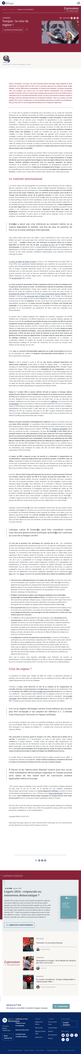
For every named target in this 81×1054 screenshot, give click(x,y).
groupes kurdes (17, 278)
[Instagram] (67, 1035)
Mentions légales (29, 1050)
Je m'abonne (63, 1006)
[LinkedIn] (77, 18)
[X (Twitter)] (63, 1039)
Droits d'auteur (40, 1050)
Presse (50, 1038)
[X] (74, 18)
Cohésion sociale (22, 1019)
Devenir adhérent (66, 1024)
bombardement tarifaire (17, 294)
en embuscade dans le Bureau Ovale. (37, 296)
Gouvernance (52, 1028)
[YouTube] (63, 1035)
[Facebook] (72, 18)
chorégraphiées (14, 404)
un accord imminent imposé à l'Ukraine (53, 294)
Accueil (4, 9)
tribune (22, 574)
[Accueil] (8, 3)
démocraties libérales (56, 793)
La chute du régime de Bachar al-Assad (22, 262)
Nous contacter (8, 1037)
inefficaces (54, 401)
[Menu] (78, 3)
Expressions (12, 9)
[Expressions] (71, 9)
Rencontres (39, 1028)
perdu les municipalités (60, 429)
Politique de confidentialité (15, 1050)
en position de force (47, 245)
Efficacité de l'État (22, 1030)
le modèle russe (41, 691)
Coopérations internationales (12, 30)
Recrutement (52, 1035)
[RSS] (72, 1035)
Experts (50, 1031)
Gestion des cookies (52, 1050)
